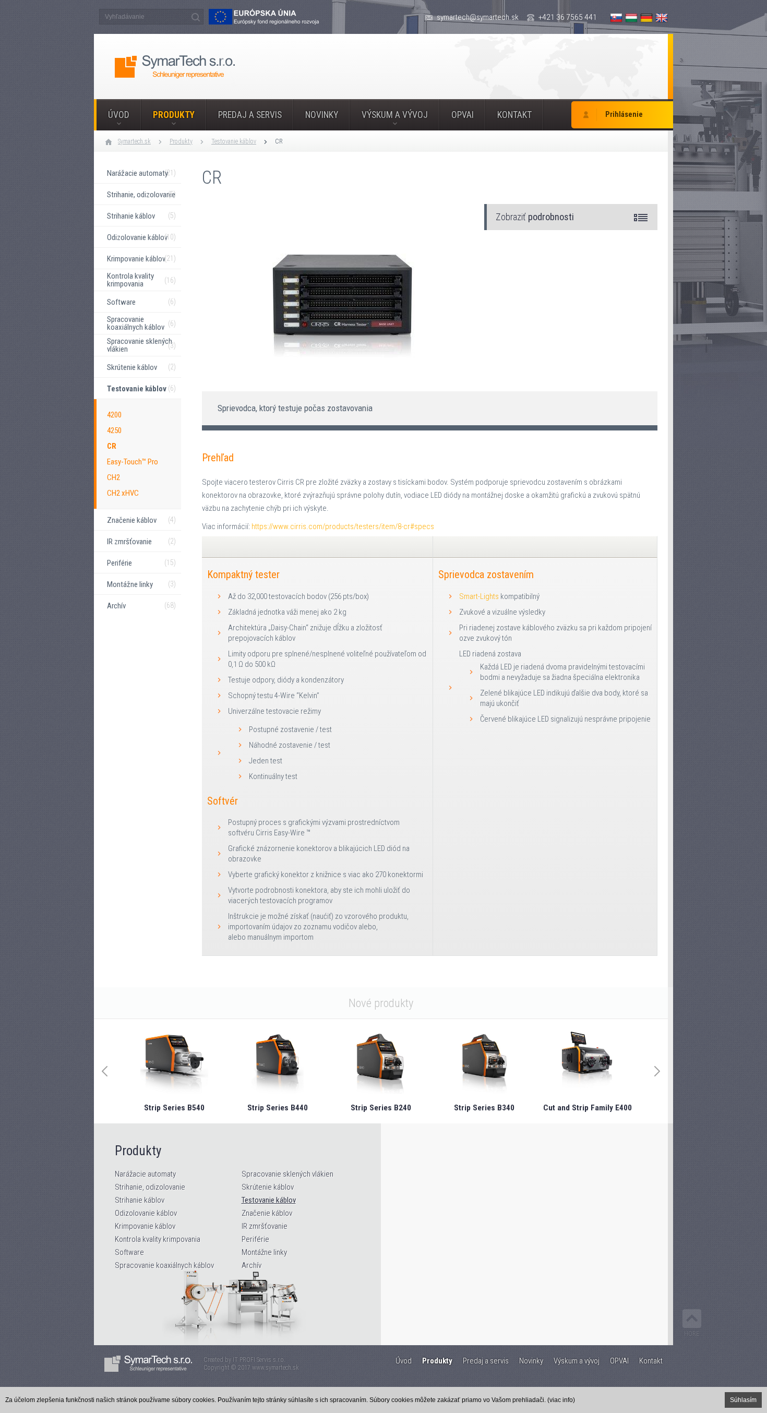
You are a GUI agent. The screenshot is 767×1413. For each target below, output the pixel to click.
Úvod (118, 115)
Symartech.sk (134, 141)
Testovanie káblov (233, 141)
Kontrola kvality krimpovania (157, 1239)
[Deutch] (646, 17)
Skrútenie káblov (268, 1187)
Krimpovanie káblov (145, 1226)
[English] (661, 17)
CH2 (113, 477)
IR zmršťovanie (264, 1226)
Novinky (321, 115)
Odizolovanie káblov (146, 1213)
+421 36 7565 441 (567, 17)
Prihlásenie (624, 114)
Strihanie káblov (139, 1200)
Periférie (255, 1239)
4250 (114, 430)
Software (129, 1252)
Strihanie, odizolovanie (150, 1187)
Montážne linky (264, 1252)
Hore (692, 1333)
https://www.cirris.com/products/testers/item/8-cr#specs (342, 526)
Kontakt (514, 115)
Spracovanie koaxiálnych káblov (164, 1265)
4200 (114, 415)
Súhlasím (743, 1400)
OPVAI (462, 115)
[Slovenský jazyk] (616, 17)
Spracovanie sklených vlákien (287, 1174)
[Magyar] (631, 17)
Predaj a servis (250, 115)
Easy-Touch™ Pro (132, 461)
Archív (251, 1265)
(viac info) (561, 1400)
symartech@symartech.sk (478, 17)
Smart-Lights (479, 596)
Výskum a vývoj (395, 115)
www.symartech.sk (275, 1367)
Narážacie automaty (145, 1174)
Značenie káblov (267, 1213)
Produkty (174, 115)
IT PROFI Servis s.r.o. (259, 1359)
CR (279, 141)
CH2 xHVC (123, 493)
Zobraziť (535, 216)
